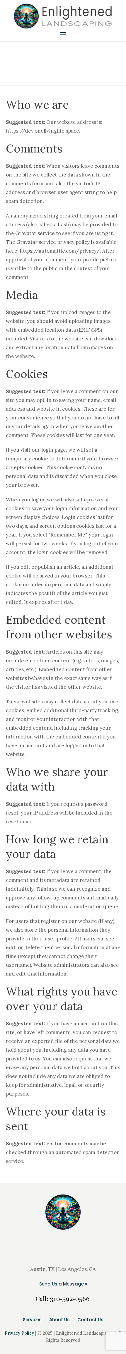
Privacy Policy (19, 1333)
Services (32, 1320)
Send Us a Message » (63, 1284)
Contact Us (90, 1320)
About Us (59, 1320)
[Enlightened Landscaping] (63, 16)
